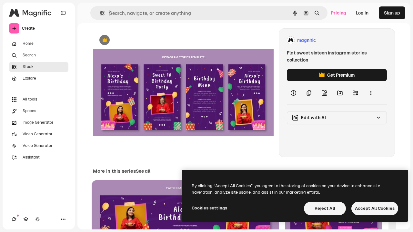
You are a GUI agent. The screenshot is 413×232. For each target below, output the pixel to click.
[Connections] (14, 219)
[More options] (370, 92)
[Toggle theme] (37, 219)
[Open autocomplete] (99, 13)
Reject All (325, 208)
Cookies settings (209, 208)
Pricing (338, 13)
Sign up (392, 13)
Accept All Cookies (375, 208)
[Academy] (26, 219)
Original (134, 40)
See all (143, 171)
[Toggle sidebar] (63, 13)
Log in (362, 13)
